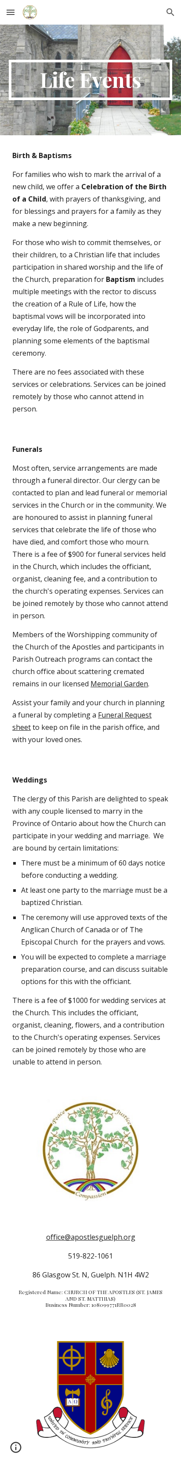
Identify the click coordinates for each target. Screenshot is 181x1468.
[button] (10, 12)
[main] (90, 80)
